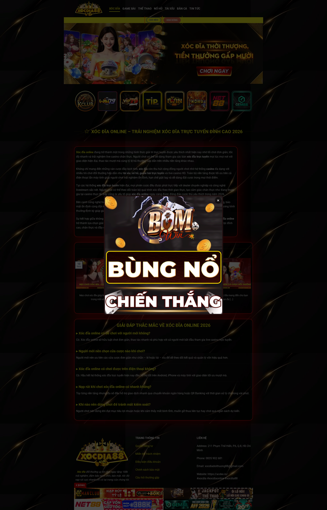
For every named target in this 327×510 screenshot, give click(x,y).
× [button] (218, 200)
